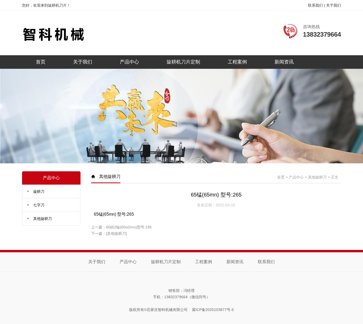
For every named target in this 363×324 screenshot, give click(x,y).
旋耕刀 (38, 191)
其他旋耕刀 (42, 218)
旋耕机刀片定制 (183, 62)
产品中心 (129, 62)
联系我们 (315, 5)
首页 (40, 62)
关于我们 (333, 5)
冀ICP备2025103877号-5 (213, 310)
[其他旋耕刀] (116, 233)
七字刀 (38, 205)
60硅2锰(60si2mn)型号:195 (129, 227)
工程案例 (237, 62)
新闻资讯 (284, 62)
